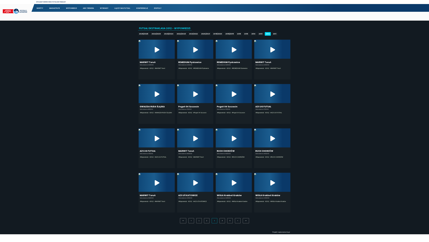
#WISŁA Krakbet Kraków (239, 201)
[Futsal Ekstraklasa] (15, 12)
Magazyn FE (54, 8)
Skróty (40, 8)
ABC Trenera (88, 8)
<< (183, 220)
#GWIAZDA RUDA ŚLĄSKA (163, 112)
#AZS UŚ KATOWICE (200, 201)
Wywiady (104, 8)
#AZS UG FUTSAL (276, 112)
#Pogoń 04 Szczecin (199, 112)
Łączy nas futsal (122, 8)
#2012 (152, 68)
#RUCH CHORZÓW (238, 157)
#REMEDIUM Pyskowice (201, 68)
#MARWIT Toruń (160, 68)
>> (246, 220)
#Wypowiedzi (144, 68)
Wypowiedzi (71, 8)
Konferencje (142, 8)
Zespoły (157, 8)
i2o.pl (288, 232)
